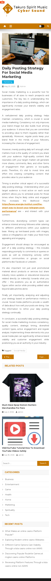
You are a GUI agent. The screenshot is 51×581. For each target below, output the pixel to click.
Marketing (8, 82)
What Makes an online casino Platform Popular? (23, 533)
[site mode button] (41, 26)
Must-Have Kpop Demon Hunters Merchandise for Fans (19, 406)
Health (8, 494)
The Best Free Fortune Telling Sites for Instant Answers (10, 357)
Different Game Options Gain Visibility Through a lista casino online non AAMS (23, 547)
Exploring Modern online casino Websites (24, 540)
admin (23, 86)
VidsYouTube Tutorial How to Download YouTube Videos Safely (23, 449)
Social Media (19, 350)
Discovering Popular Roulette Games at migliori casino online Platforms (24, 555)
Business (9, 479)
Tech (7, 515)
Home (8, 499)
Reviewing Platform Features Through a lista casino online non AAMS (26, 564)
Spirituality (10, 510)
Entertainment (12, 484)
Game (8, 489)
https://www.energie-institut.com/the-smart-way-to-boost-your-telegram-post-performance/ (23, 207)
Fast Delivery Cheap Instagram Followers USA (44, 357)
